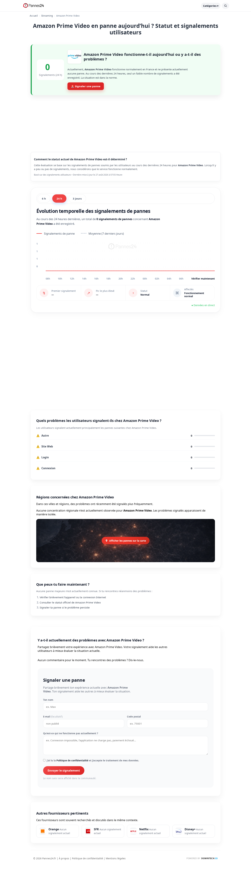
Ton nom (48, 699)
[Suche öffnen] (225, 6)
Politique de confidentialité (72, 760)
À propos (64, 858)
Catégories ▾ (210, 5)
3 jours (77, 198)
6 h (44, 198)
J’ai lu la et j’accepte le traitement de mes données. (93, 760)
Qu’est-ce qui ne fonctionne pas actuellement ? (70, 733)
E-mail (53, 716)
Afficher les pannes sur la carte (127, 540)
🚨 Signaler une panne (85, 86)
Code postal (134, 716)
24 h (59, 198)
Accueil (34, 15)
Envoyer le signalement (64, 770)
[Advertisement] (125, 121)
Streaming (47, 15)
